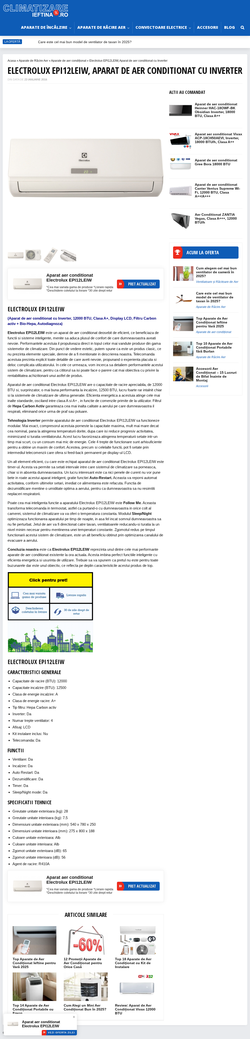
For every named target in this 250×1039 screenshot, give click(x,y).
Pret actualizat (142, 284)
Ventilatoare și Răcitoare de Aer (217, 282)
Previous (18, 165)
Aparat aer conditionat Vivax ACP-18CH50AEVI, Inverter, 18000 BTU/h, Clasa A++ (218, 138)
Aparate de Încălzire (44, 27)
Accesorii (207, 27)
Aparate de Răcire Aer (101, 27)
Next (153, 165)
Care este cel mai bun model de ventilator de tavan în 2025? (85, 42)
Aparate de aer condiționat (68, 60)
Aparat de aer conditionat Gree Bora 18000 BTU (216, 162)
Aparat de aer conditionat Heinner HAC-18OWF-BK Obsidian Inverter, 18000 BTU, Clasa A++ (216, 110)
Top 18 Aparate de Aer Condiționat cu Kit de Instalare (133, 963)
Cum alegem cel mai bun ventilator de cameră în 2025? (216, 272)
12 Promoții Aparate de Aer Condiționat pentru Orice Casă (83, 963)
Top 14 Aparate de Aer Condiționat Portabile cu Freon (33, 1009)
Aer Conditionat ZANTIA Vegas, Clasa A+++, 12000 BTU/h (216, 218)
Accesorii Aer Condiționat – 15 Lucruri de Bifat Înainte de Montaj (216, 374)
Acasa (12, 60)
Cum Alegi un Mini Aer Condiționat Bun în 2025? (85, 1007)
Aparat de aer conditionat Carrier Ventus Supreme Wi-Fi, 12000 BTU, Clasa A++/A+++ (217, 190)
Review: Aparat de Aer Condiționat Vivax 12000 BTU (135, 1009)
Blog (229, 27)
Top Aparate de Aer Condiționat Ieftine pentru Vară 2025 (34, 963)
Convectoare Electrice (161, 27)
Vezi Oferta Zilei (61, 1032)
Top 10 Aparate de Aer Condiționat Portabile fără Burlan (214, 347)
